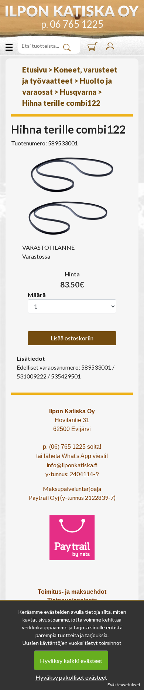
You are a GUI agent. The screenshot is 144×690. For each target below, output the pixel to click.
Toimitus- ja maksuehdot (72, 592)
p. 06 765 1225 (72, 24)
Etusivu (34, 69)
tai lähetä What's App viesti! (72, 456)
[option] (72, 174)
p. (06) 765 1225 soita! (72, 447)
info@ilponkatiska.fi (72, 464)
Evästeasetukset (123, 684)
